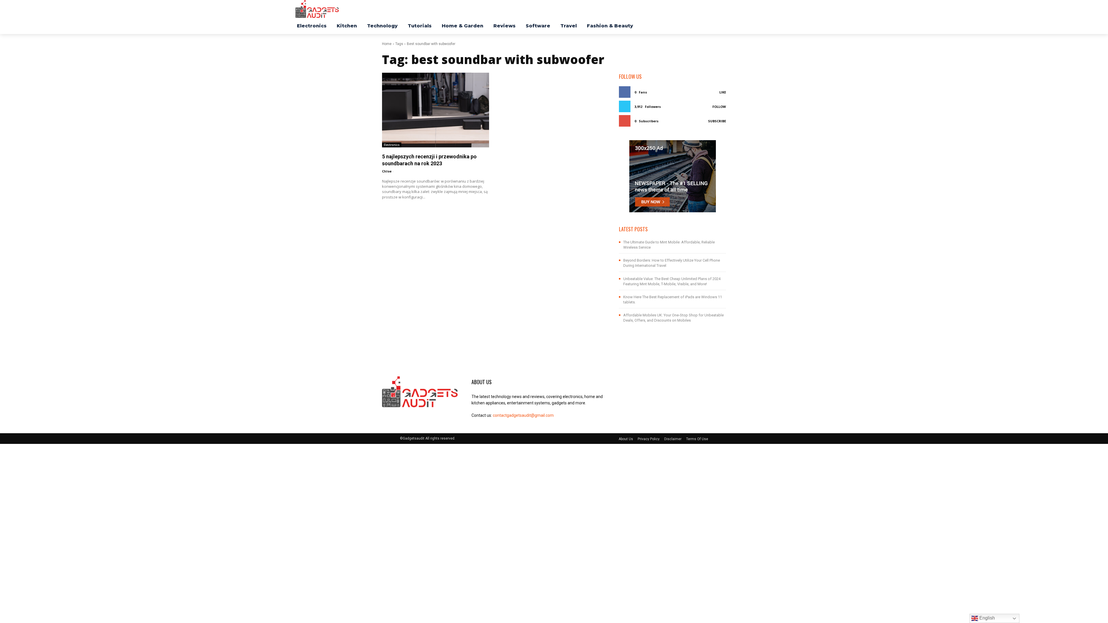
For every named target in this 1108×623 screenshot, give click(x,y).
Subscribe (717, 121)
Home (387, 44)
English (986, 618)
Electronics (392, 145)
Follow (719, 106)
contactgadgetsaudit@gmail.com (523, 415)
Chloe (387, 171)
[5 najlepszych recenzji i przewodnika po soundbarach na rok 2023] (435, 110)
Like (722, 92)
